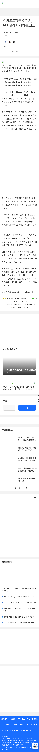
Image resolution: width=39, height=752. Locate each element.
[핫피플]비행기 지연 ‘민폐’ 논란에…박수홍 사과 (19, 617)
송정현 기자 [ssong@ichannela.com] (17, 292)
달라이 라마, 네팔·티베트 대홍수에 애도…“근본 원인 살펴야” (27, 439)
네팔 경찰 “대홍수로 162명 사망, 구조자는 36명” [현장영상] (27, 450)
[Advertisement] (19, 689)
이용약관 (6, 725)
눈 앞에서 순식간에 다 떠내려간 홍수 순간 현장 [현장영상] (27, 460)
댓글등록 (27, 408)
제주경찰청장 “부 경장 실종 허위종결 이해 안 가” (20, 597)
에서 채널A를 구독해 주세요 (14, 299)
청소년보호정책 (32, 725)
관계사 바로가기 (26, 731)
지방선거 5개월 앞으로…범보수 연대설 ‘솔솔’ (18, 623)
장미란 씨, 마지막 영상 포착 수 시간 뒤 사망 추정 (20, 603)
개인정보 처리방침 (19, 725)
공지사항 (4, 719)
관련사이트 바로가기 (8, 731)
